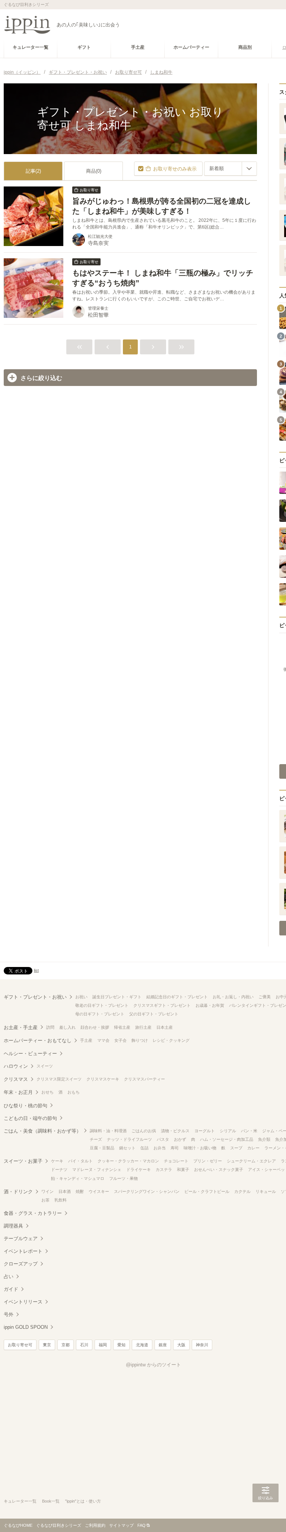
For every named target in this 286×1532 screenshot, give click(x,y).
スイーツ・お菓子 (23, 1161)
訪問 (50, 1027)
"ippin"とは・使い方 (83, 1501)
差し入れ (67, 1027)
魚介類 (264, 1139)
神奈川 (202, 1345)
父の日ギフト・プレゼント (153, 1014)
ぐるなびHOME (18, 1525)
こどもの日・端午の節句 (30, 1118)
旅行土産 (143, 1027)
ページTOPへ (265, 1515)
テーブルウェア (21, 1238)
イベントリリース (23, 1302)
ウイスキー (99, 1191)
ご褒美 (264, 997)
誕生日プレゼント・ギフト (117, 997)
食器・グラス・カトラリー (33, 1213)
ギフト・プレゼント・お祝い (35, 997)
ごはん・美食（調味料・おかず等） (42, 1131)
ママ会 (103, 1040)
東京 (47, 1345)
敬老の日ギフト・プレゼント (101, 1005)
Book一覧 (51, 1501)
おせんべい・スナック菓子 (218, 1169)
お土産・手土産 (21, 1027)
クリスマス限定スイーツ (59, 1079)
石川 (84, 1345)
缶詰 (144, 1148)
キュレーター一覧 (20, 1501)
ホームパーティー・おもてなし (38, 1040)
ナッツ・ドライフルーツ (129, 1139)
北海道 (142, 1345)
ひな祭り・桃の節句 (25, 1105)
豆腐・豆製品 (102, 1148)
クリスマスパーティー (144, 1079)
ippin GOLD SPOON (26, 1327)
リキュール (265, 1191)
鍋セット (127, 1148)
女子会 (120, 1040)
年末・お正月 (18, 1092)
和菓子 (183, 1169)
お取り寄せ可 (20, 1345)
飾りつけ (139, 1040)
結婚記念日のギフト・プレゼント (177, 997)
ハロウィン (16, 1066)
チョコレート (176, 1161)
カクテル (242, 1191)
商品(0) (93, 171)
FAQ (141, 1525)
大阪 (181, 1345)
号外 (8, 1314)
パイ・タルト (80, 1161)
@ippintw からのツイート (153, 1364)
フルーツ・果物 (123, 1178)
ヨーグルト (204, 1131)
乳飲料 (60, 1200)
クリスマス (16, 1079)
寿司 (175, 1148)
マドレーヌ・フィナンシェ (96, 1169)
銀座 (163, 1345)
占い (8, 1276)
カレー (253, 1148)
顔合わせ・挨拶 (94, 1027)
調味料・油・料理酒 (108, 1131)
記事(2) (33, 171)
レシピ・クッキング (171, 1040)
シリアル (228, 1131)
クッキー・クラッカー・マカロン (128, 1161)
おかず (180, 1139)
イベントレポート (23, 1251)
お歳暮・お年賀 (210, 1005)
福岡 (103, 1345)
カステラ (164, 1169)
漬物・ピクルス (175, 1131)
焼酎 (80, 1191)
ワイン (47, 1191)
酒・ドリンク (18, 1191)
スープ (236, 1148)
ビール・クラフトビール (206, 1191)
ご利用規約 (95, 1525)
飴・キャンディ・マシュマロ (77, 1178)
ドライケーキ (138, 1169)
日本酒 (64, 1191)
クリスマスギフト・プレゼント (162, 1005)
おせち (47, 1092)
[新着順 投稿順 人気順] (230, 169)
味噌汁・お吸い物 (200, 1148)
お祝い (81, 997)
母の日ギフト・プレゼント (99, 1014)
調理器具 (13, 1226)
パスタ (163, 1139)
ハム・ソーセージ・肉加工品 (226, 1139)
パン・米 (249, 1131)
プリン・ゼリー (207, 1161)
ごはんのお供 (143, 1131)
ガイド (11, 1289)
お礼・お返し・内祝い (233, 997)
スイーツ (44, 1066)
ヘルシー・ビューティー (30, 1053)
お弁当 (159, 1148)
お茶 (45, 1200)
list (36, 970)
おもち (73, 1092)
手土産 (86, 1040)
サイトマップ (121, 1525)
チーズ (96, 1139)
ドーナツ (59, 1169)
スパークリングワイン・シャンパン (146, 1191)
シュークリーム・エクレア (251, 1161)
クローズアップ (21, 1264)
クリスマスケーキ (102, 1079)
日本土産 (164, 1027)
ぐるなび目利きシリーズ (58, 1525)
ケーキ (57, 1161)
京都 (65, 1345)
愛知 (121, 1345)
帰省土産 (122, 1027)
